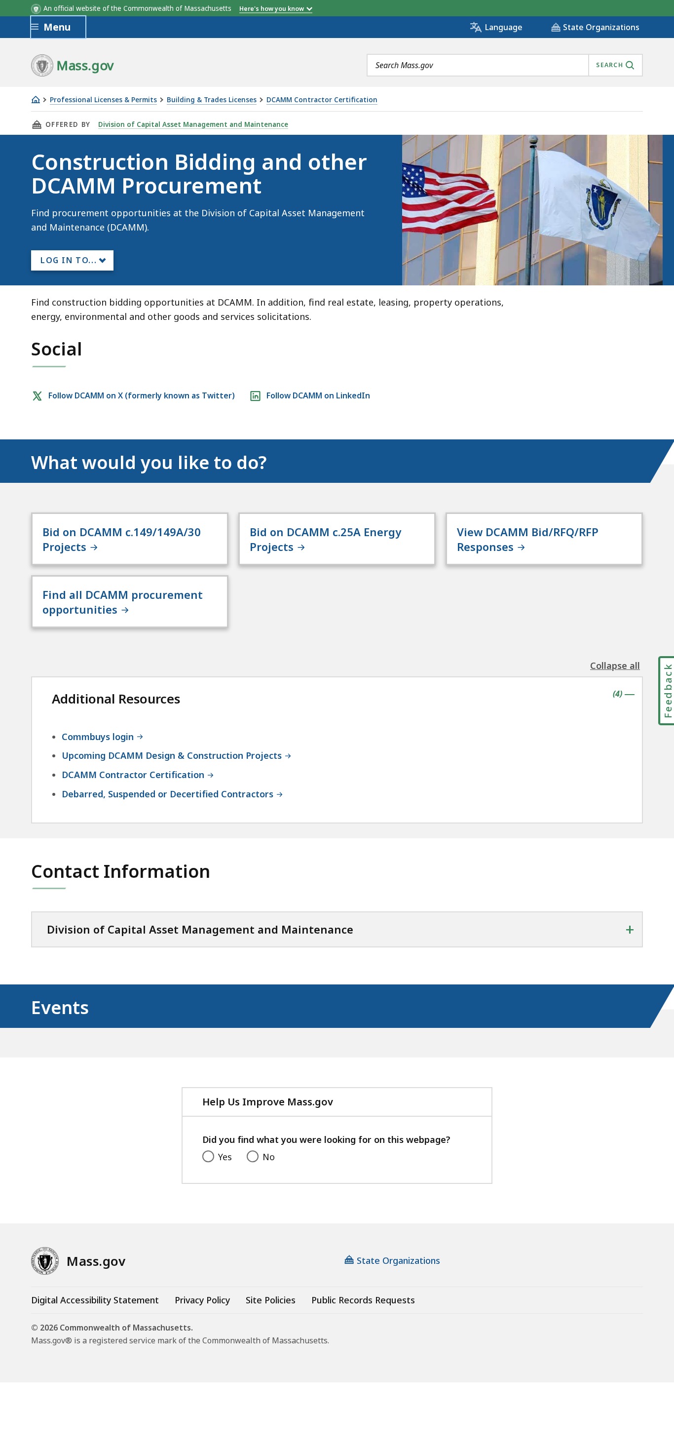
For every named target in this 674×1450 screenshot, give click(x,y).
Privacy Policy (202, 1300)
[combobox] (505, 65)
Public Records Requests (363, 1300)
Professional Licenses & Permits (103, 100)
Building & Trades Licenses (212, 100)
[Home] (35, 99)
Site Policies (271, 1300)
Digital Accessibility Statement (95, 1300)
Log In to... (68, 260)
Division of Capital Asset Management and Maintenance (193, 124)
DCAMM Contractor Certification (321, 100)
